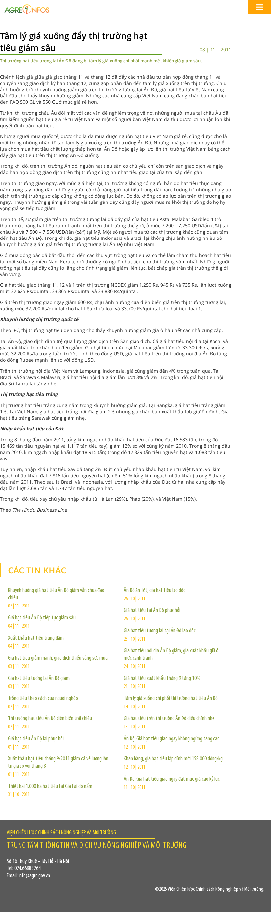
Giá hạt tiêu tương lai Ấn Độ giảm (39, 678)
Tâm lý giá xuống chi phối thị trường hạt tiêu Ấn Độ (171, 699)
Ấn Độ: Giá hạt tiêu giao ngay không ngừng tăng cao (172, 739)
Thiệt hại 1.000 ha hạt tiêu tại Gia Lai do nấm (50, 787)
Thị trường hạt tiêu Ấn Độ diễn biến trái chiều (50, 719)
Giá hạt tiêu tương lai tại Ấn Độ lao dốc (160, 631)
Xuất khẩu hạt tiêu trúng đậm (36, 638)
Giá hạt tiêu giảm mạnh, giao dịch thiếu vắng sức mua (58, 658)
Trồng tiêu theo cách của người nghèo (43, 699)
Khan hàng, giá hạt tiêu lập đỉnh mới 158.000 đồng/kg (173, 759)
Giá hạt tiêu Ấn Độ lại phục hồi (36, 739)
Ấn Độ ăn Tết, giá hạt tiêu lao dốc (154, 591)
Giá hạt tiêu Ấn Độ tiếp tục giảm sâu (42, 618)
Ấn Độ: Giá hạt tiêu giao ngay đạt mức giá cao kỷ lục (172, 779)
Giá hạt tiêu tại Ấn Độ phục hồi (152, 611)
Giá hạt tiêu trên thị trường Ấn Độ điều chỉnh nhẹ (169, 719)
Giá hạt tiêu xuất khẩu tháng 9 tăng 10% (162, 678)
